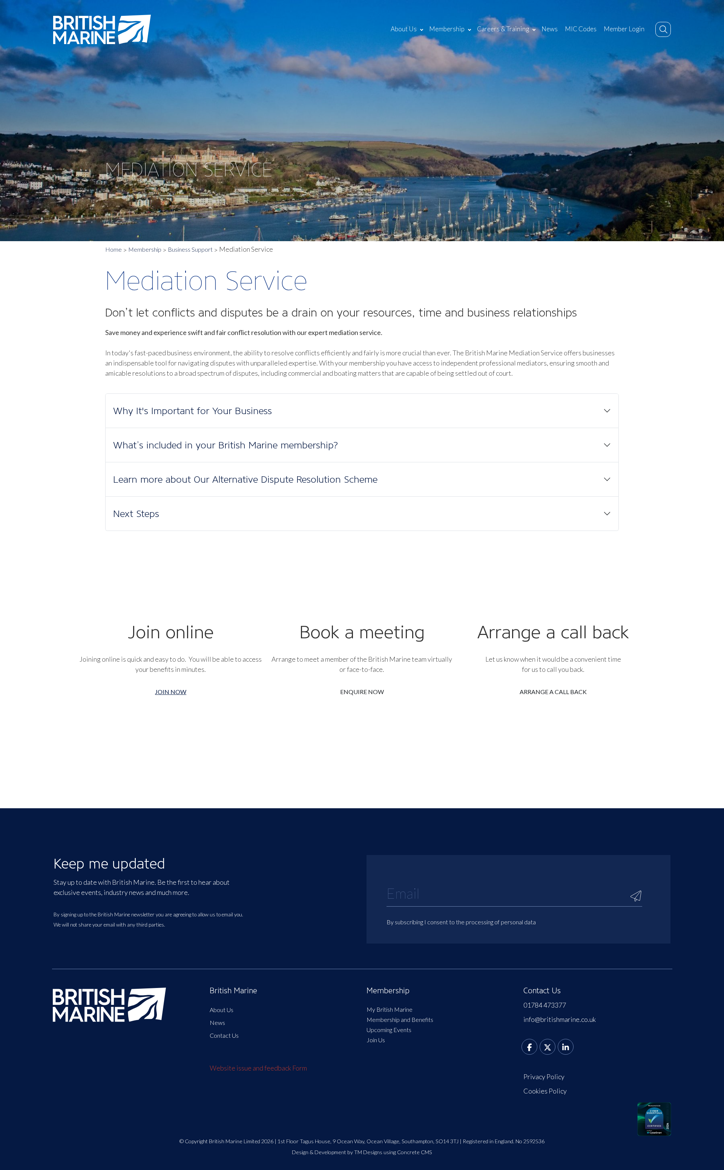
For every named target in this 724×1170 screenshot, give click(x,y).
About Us (404, 29)
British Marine (233, 990)
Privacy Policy (543, 1076)
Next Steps (136, 513)
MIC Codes (581, 29)
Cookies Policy (545, 1091)
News (549, 29)
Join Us (376, 1039)
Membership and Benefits (400, 1019)
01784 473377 (544, 1005)
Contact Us (224, 1035)
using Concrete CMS (407, 1152)
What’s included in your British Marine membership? (225, 445)
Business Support (190, 249)
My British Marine (390, 1009)
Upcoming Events (389, 1029)
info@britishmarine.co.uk (559, 1019)
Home (113, 249)
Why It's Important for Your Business (192, 410)
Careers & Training (503, 29)
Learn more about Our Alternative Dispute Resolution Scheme (245, 479)
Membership (447, 29)
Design (300, 1152)
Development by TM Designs (348, 1152)
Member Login (624, 29)
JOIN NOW (170, 691)
